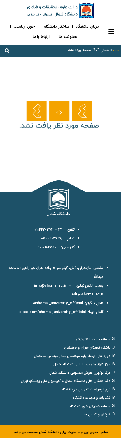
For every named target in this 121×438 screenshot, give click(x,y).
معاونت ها (68, 36)
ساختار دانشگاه (56, 26)
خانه (116, 50)
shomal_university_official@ (57, 303)
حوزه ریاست (24, 26)
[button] (111, 31)
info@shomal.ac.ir (50, 286)
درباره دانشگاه (87, 26)
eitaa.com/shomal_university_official (52, 312)
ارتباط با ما (41, 36)
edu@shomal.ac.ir (87, 294)
